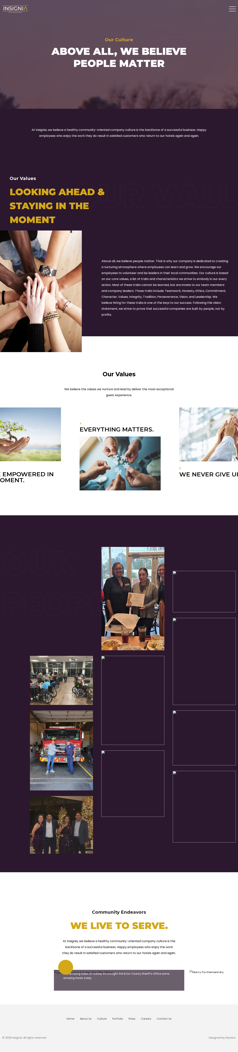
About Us (85, 1019)
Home (70, 1019)
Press (132, 1019)
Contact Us (164, 1019)
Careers (146, 1019)
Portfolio (117, 1019)
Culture (102, 1019)
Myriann (231, 1038)
